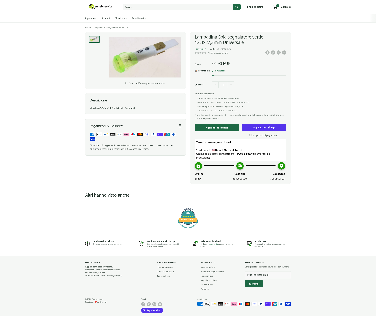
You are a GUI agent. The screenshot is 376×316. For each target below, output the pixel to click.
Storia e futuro (207, 284)
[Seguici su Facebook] (143, 304)
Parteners (205, 289)
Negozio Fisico (207, 276)
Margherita (213, 244)
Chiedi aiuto (121, 18)
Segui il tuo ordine (208, 280)
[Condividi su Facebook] (267, 52)
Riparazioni (90, 18)
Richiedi (253, 283)
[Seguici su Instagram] (154, 304)
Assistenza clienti (208, 267)
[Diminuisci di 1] (215, 85)
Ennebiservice (139, 18)
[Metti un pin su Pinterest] (273, 52)
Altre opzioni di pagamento (264, 135)
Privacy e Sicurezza (165, 267)
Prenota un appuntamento (212, 271)
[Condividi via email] (284, 52)
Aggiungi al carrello (217, 127)
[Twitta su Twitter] (279, 52)
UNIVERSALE (200, 49)
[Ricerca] (237, 7)
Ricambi (106, 18)
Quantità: (199, 84)
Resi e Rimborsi (163, 276)
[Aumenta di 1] (231, 85)
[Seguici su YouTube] (160, 304)
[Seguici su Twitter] (149, 304)
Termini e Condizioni (165, 271)
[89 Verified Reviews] (188, 229)
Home (88, 27)
